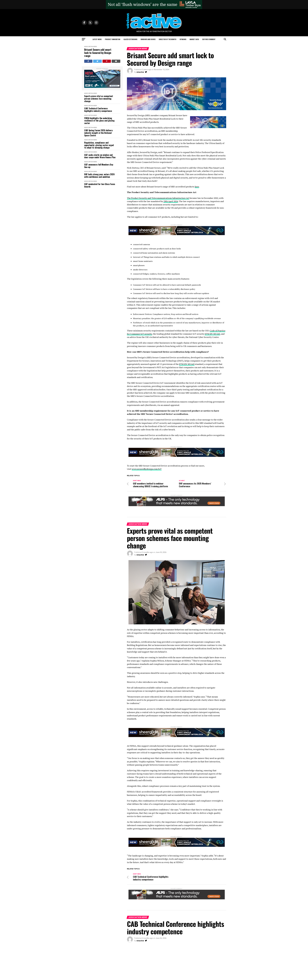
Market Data (194, 39)
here (197, 186)
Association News (90, 46)
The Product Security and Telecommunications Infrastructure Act (158, 198)
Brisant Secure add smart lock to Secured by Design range (97, 52)
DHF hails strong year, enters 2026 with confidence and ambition (99, 175)
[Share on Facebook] (88, 61)
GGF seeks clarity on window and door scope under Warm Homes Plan (99, 156)
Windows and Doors (148, 39)
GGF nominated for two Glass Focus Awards (99, 185)
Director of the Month (167, 39)
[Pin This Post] (107, 61)
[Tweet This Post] (97, 61)
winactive (140, 72)
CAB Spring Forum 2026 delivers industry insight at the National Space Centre (98, 133)
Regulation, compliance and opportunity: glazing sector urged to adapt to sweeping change (99, 145)
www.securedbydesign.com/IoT (147, 469)
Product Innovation (112, 39)
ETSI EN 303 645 (212, 333)
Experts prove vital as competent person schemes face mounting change (98, 98)
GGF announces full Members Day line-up (98, 165)
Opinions (183, 39)
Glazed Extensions (130, 39)
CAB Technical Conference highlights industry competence (98, 109)
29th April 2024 (171, 201)
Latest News (97, 39)
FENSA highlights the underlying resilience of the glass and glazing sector (99, 120)
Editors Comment (208, 39)
